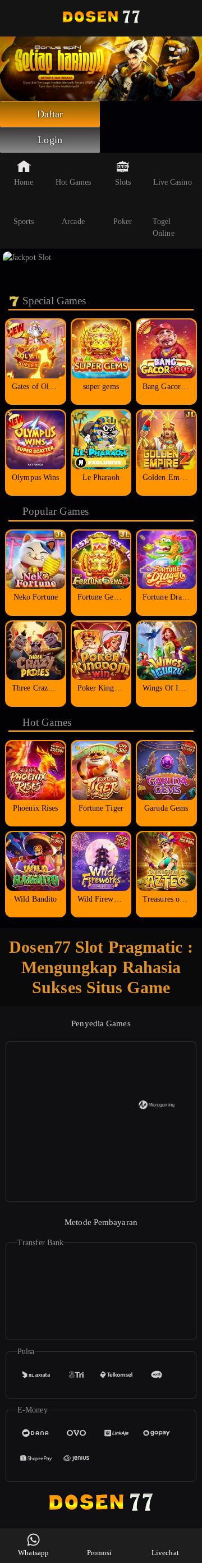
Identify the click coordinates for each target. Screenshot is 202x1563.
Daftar (50, 114)
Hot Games (73, 182)
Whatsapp (33, 1552)
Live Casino (172, 182)
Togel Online (164, 227)
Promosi (99, 1552)
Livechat (165, 1552)
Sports (23, 221)
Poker (122, 221)
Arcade (73, 221)
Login (50, 139)
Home (23, 182)
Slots (123, 182)
